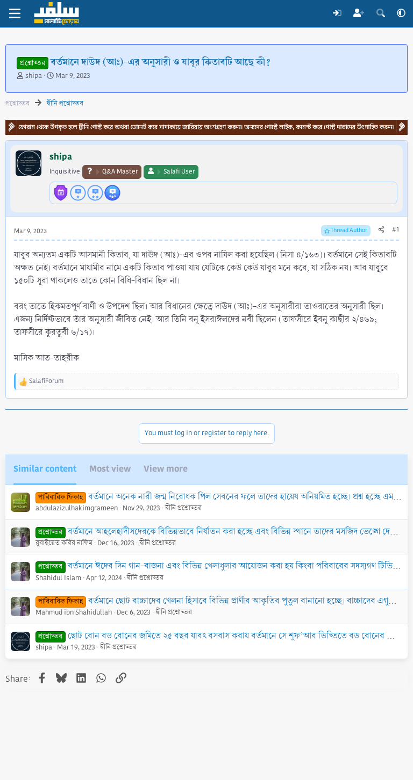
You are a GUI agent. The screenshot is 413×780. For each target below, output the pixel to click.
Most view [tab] (110, 468)
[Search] (380, 13)
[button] (401, 13)
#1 (395, 229)
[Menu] (14, 13)
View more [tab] (166, 468)
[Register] (359, 13)
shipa (33, 76)
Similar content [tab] (44, 468)
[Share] (381, 229)
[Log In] (337, 13)
